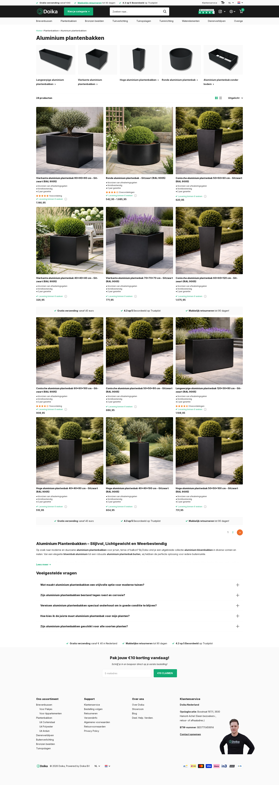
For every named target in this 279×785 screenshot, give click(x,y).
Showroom (138, 709)
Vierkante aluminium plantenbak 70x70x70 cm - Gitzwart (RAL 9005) (139, 280)
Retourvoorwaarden (95, 726)
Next (240, 532)
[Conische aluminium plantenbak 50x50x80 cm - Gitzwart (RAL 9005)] (139, 350)
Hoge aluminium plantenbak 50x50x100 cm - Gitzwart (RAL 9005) (207, 490)
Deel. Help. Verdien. (142, 717)
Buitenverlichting (45, 739)
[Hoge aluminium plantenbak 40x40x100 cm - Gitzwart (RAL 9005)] (139, 450)
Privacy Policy (91, 731)
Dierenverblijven (217, 21)
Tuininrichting (166, 21)
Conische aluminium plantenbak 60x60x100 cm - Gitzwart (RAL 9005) (67, 390)
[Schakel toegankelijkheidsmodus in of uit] (223, 3)
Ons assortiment (47, 699)
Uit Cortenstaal (47, 722)
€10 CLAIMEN (165, 673)
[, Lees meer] (222, 11)
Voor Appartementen (50, 713)
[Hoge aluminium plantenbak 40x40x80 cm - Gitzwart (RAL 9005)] (69, 450)
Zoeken (164, 11)
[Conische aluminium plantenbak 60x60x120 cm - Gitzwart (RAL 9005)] (209, 240)
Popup (65, 199)
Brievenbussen (44, 21)
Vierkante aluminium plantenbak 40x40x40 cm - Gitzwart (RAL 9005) (67, 280)
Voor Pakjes (45, 709)
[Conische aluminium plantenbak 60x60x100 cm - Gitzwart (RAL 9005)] (69, 350)
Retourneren (91, 713)
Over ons (138, 699)
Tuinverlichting (120, 21)
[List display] (220, 98)
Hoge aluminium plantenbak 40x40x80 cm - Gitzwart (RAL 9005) (67, 490)
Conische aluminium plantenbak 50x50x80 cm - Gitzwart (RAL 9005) (139, 390)
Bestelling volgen (93, 709)
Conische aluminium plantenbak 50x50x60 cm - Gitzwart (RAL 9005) (209, 180)
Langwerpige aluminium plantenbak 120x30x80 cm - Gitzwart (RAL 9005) (208, 390)
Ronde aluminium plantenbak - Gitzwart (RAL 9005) (135, 178)
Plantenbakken (69, 21)
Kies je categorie (78, 11)
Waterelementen (191, 21)
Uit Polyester (46, 726)
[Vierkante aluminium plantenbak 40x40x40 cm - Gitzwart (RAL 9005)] (69, 240)
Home (39, 30)
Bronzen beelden (94, 21)
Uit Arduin (44, 731)
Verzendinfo (90, 717)
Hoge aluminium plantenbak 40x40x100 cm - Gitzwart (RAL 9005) (137, 490)
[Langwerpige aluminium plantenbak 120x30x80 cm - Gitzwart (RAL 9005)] (209, 350)
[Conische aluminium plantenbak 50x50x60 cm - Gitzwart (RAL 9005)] (209, 140)
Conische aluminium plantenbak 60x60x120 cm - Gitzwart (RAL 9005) (207, 280)
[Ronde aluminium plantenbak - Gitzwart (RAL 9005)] (139, 140)
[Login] (232, 11)
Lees (42, 564)
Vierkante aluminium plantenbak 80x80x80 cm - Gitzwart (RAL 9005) (67, 180)
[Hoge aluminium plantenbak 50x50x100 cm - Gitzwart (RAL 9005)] (209, 450)
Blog (134, 713)
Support (89, 699)
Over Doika (138, 704)
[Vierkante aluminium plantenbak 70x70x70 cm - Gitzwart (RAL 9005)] (139, 240)
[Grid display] (216, 98)
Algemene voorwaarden (97, 722)
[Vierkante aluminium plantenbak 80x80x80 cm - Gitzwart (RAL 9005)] (69, 140)
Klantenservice (209, 2)
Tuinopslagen (143, 21)
